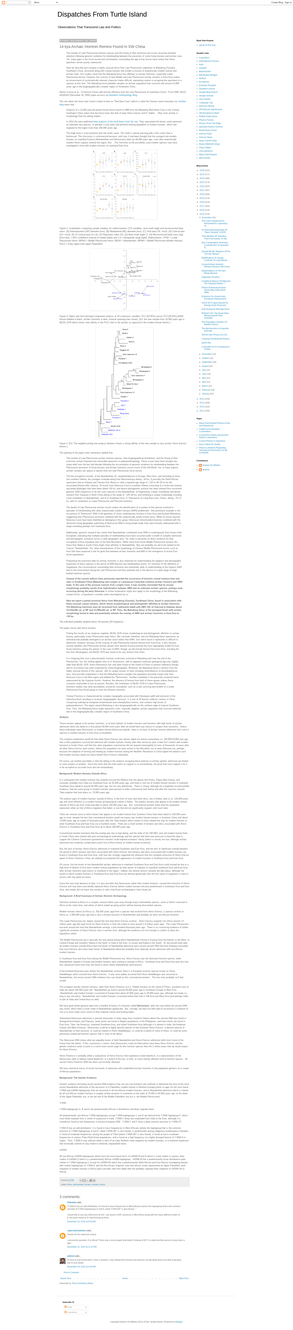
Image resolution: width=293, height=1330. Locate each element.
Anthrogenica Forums (209, 61)
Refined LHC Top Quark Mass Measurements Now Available (215, 315)
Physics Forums (206, 120)
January (206, 394)
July (204, 370)
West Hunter (204, 158)
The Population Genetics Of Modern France (214, 323)
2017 (202, 206)
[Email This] (81, 1180)
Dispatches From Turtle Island (102, 14)
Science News (205, 137)
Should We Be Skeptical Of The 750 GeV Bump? (216, 252)
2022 (202, 186)
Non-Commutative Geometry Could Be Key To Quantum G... (215, 245)
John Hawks (204, 99)
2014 (202, 399)
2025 (202, 174)
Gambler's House (207, 89)
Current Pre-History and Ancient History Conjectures (213, 436)
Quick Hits (206, 343)
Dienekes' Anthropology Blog (123, 95)
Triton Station (205, 147)
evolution (95, 1184)
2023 (202, 182)
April (204, 382)
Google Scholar (206, 96)
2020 (202, 194)
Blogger (178, 1322)
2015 (202, 214)
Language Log (206, 102)
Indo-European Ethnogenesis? (216, 309)
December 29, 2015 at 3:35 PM (81, 1267)
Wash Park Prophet (208, 154)
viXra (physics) (206, 151)
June (204, 374)
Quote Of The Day (207, 45)
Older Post (184, 1278)
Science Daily (205, 134)
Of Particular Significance (210, 109)
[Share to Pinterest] (94, 1180)
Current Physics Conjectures (212, 441)
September (207, 362)
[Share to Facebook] (91, 1180)
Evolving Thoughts (207, 85)
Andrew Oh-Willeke (211, 465)
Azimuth (203, 68)
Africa (69, 1184)
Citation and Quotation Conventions (209, 430)
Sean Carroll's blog (208, 140)
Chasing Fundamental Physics (216, 339)
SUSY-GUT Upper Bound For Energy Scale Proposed (215, 304)
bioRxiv (202, 78)
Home (125, 1278)
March (205, 386)
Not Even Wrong (206, 106)
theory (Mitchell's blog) (209, 144)
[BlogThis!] (84, 1180)
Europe (87, 1184)
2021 (202, 190)
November (207, 354)
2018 (202, 202)
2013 (202, 403)
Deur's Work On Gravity (209, 444)
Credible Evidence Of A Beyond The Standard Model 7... (216, 282)
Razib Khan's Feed (208, 130)
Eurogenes (204, 82)
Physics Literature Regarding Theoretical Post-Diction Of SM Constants (213, 450)
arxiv (201, 64)
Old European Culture (209, 113)
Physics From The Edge (210, 123)
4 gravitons (204, 57)
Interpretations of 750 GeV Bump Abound (214, 272)
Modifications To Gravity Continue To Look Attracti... (215, 259)
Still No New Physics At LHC (215, 335)
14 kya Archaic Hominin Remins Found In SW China (216, 265)
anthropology (78, 1184)
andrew (70, 1256)
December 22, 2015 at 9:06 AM (81, 1221)
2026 (202, 170)
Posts (69, 1307)
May (204, 378)
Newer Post (65, 1278)
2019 (202, 198)
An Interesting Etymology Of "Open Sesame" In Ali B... (214, 231)
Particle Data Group (208, 116)
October (206, 358)
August (205, 366)
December (207, 217)
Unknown (71, 1202)
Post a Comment (71, 1272)
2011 (202, 411)
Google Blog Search (208, 92)
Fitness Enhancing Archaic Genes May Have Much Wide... (214, 290)
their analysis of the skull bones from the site (116, 121)
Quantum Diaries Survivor (211, 127)
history (102, 1184)
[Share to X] (87, 1180)
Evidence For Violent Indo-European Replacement (214, 297)
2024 (202, 178)
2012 (202, 406)
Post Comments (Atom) (82, 1283)
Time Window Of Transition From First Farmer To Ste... (215, 237)
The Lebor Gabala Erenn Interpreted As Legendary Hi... (214, 223)
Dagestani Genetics (211, 277)
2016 (202, 210)
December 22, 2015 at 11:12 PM (82, 1247)
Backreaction (205, 71)
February (206, 390)
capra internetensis (76, 1230)
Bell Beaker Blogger (208, 75)
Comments (71, 1312)
